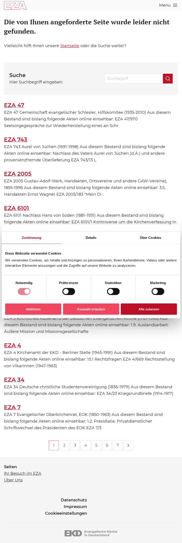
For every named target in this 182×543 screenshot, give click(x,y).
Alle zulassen (148, 309)
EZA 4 (12, 345)
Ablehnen (33, 309)
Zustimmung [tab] (32, 237)
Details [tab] (91, 237)
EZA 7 (12, 407)
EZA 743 (15, 139)
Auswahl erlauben (91, 309)
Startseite (69, 45)
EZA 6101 (16, 208)
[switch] (68, 291)
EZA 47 (14, 105)
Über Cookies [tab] (150, 237)
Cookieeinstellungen (66, 513)
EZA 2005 (18, 173)
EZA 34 (14, 379)
